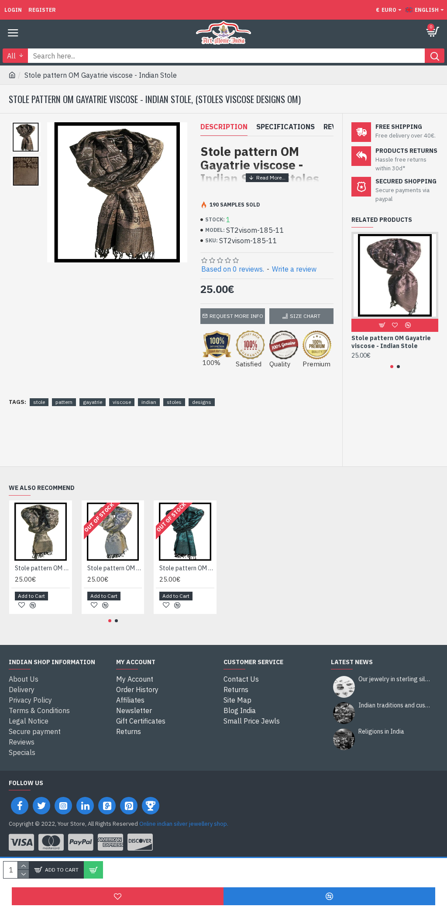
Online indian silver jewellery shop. (183, 823)
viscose (122, 402)
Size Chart (305, 316)
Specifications (285, 126)
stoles (174, 402)
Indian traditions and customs (395, 705)
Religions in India (381, 731)
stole (39, 402)
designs (201, 402)
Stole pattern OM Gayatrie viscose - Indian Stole (391, 342)
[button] (391, 366)
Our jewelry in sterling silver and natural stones (395, 679)
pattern (63, 402)
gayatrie (92, 402)
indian (148, 402)
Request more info (236, 316)
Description (224, 126)
